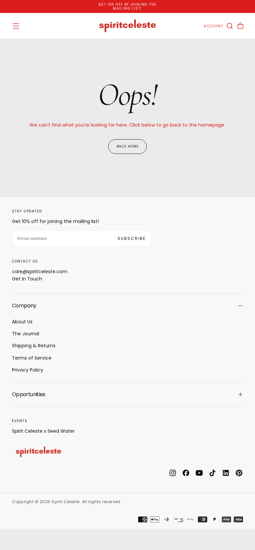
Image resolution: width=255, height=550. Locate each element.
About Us (22, 321)
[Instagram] (173, 473)
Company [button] (24, 305)
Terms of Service (31, 358)
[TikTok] (212, 473)
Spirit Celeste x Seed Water (43, 431)
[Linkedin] (226, 473)
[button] (16, 26)
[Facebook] (186, 473)
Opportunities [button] (28, 394)
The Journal (25, 333)
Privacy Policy (27, 370)
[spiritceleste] (38, 451)
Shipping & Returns (33, 345)
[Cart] (240, 26)
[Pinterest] (239, 473)
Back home (127, 146)
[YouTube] (199, 473)
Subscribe (132, 238)
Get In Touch (27, 278)
